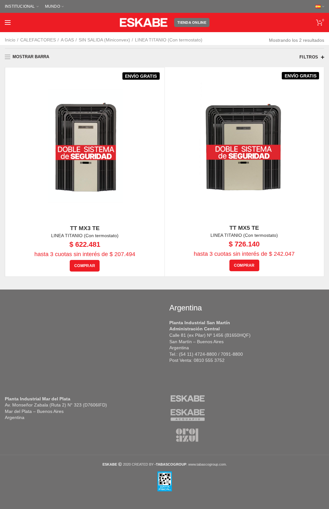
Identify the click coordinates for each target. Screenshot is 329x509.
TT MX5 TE (244, 228)
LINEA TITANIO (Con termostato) (85, 235)
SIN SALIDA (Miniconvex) (104, 39)
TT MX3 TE (85, 228)
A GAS (67, 39)
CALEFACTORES (38, 39)
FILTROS (308, 57)
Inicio (10, 39)
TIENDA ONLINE (191, 22)
